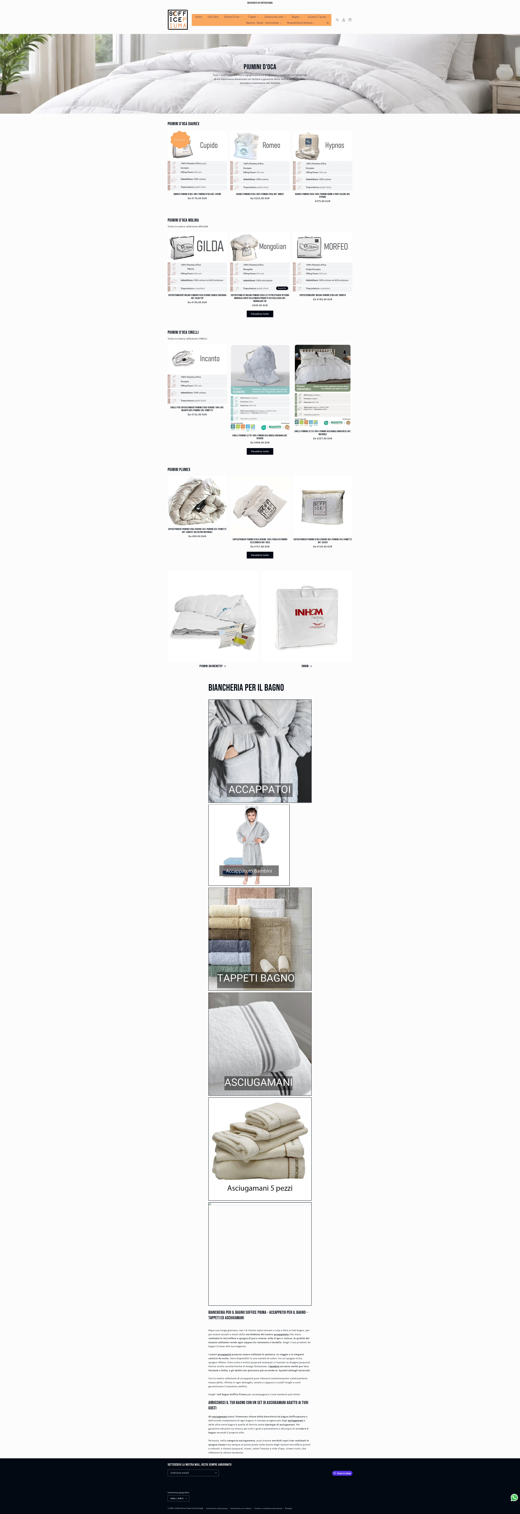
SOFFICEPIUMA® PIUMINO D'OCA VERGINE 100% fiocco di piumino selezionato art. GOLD (260, 541)
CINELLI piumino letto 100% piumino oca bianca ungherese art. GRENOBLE (323, 433)
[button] (337, 20)
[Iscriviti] (215, 1473)
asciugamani (219, 1416)
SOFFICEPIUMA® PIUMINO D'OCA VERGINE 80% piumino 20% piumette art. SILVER (322, 541)
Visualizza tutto (260, 313)
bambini (274, 1366)
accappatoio (281, 1334)
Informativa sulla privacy (217, 1508)
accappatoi (224, 1354)
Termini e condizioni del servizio (268, 1508)
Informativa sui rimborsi (241, 1508)
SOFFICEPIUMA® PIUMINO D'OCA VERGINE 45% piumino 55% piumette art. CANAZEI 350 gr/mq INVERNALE (197, 531)
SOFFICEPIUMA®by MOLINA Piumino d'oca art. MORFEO (323, 295)
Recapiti (288, 1508)
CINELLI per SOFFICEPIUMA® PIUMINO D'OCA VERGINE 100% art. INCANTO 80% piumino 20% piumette (197, 409)
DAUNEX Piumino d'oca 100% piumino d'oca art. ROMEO (260, 194)
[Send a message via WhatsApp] (514, 1497)
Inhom (305, 666)
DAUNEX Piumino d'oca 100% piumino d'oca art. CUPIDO (197, 194)
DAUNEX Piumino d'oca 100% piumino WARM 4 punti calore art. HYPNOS (322, 196)
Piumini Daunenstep (211, 666)
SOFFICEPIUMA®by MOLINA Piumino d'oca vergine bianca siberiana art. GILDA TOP (197, 297)
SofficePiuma (180, 1508)
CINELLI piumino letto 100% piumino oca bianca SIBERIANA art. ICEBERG (260, 437)
